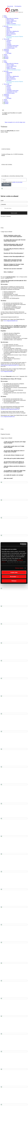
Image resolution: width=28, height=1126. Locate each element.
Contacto (6, 55)
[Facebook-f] (3, 160)
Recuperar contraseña (6, 216)
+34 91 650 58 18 (5, 152)
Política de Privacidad (6, 169)
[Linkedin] (15, 160)
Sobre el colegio (10, 19)
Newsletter (8, 53)
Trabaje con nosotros (11, 23)
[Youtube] (11, 160)
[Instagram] (7, 160)
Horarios (8, 41)
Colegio (5, 17)
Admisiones (6, 49)
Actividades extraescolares (12, 45)
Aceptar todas (14, 572)
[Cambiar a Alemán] (15, 58)
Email (2, 200)
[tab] (14, 236)
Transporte (8, 44)
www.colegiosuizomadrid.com (10, 320)
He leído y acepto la (12, 182)
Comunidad (6, 50)
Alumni (5, 54)
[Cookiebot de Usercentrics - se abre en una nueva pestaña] (20, 544)
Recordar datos (8, 208)
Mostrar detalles (19, 568)
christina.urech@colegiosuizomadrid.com (10, 409)
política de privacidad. (17, 182)
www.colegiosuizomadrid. (7, 371)
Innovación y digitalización (12, 31)
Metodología (9, 27)
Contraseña (3, 204)
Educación (6, 26)
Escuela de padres (10, 48)
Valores (8, 28)
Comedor (8, 43)
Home (5, 15)
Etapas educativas (10, 32)
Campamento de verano (11, 46)
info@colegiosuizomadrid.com (17, 152)
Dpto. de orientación (11, 34)
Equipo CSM (9, 22)
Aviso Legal (4, 168)
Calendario (8, 40)
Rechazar (14, 580)
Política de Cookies (5, 171)
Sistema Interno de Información (8, 172)
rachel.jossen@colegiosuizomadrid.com (10, 365)
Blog (7, 52)
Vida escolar (6, 39)
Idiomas (8, 30)
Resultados (8, 35)
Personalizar (13, 576)
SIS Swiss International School (13, 24)
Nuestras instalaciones (11, 21)
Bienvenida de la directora (12, 18)
